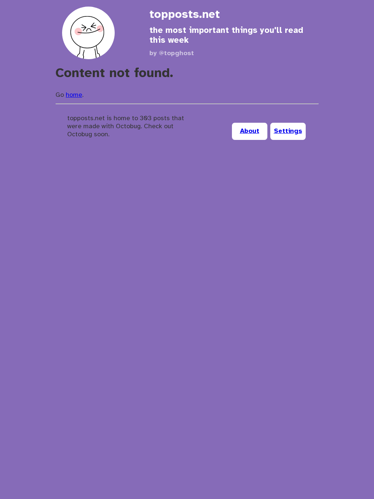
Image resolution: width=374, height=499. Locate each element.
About (249, 131)
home (74, 95)
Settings (288, 131)
